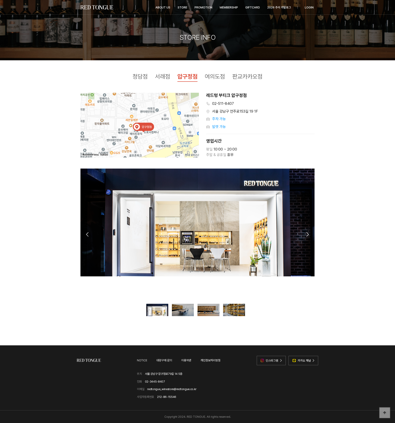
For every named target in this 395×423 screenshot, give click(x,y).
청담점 (140, 76)
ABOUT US (162, 7)
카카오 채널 (304, 360)
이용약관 (186, 360)
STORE (182, 7)
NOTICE (142, 360)
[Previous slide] (87, 234)
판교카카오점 (247, 76)
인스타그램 (272, 360)
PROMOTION (203, 7)
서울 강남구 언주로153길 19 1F (235, 111)
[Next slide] (307, 234)
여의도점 (215, 76)
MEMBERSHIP (229, 7)
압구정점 (187, 76)
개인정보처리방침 (210, 360)
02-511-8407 (223, 103)
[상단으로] (384, 412)
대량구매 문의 (164, 360)
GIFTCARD (252, 7)
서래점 (162, 76)
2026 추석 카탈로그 (279, 7)
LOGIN (309, 7)
